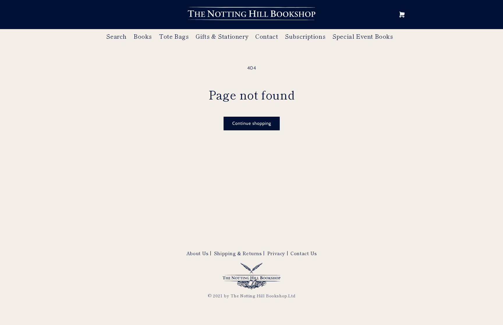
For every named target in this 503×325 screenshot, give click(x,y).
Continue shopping (251, 123)
